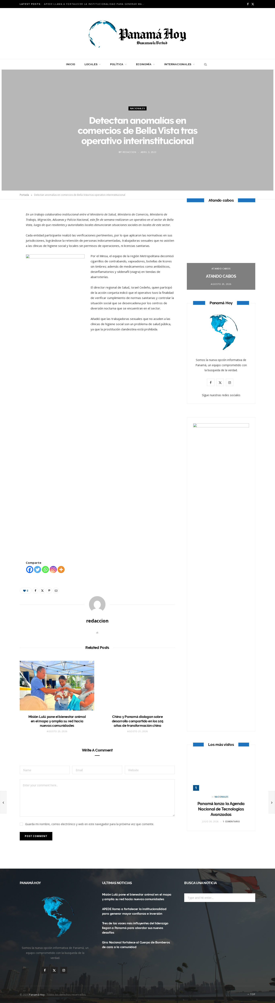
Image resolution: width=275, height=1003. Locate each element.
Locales (91, 64)
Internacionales (178, 64)
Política (116, 64)
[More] (61, 569)
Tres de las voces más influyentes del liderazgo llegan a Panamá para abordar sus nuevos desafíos (135, 928)
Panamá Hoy (37, 994)
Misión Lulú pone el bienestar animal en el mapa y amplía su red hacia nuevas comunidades (57, 721)
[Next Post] (272, 802)
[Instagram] (53, 569)
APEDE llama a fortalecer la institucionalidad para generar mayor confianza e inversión (95, 4)
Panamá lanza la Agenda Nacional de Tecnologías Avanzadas (221, 809)
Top (252, 994)
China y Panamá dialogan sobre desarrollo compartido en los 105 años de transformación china (137, 721)
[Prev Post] (3, 802)
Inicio (70, 64)
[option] (221, 249)
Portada (24, 195)
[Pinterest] (10, 243)
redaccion (129, 152)
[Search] (204, 64)
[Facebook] (10, 223)
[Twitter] (10, 233)
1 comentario (231, 821)
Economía (144, 64)
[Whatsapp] (45, 569)
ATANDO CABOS (221, 268)
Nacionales (137, 108)
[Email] (10, 253)
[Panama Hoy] (137, 33)
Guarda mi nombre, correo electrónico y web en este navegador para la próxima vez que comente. (89, 824)
